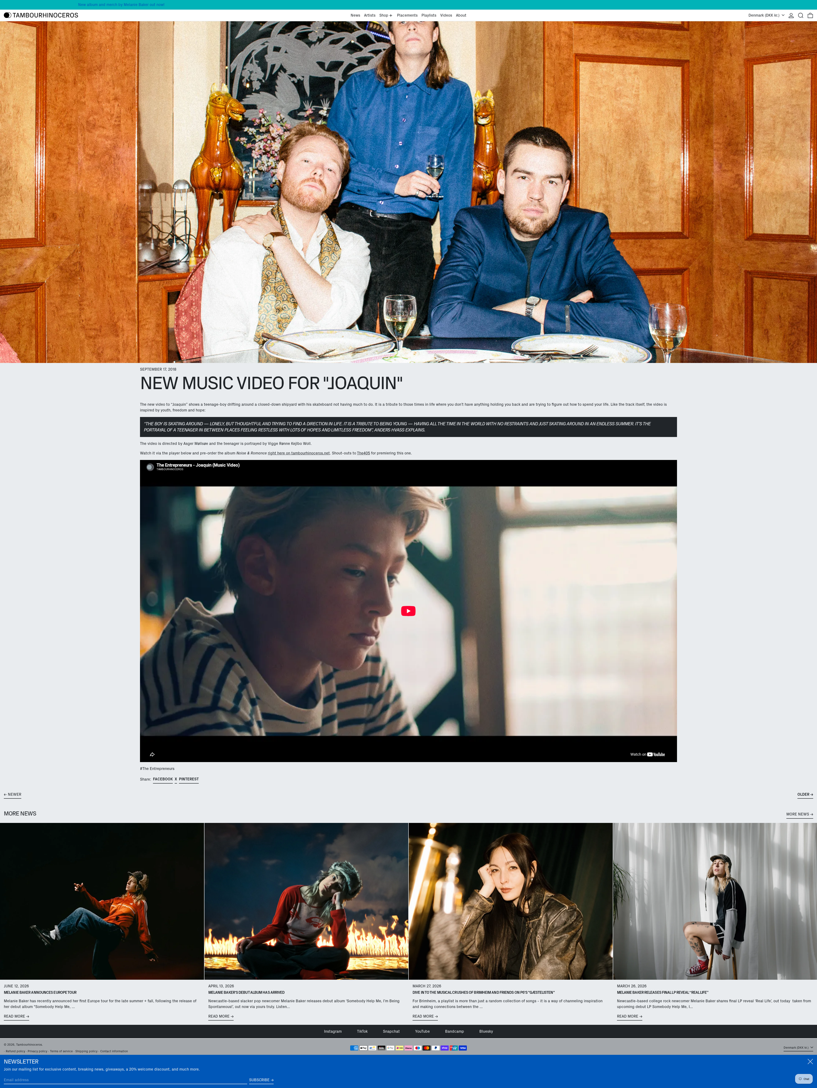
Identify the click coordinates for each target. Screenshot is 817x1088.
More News (797, 814)
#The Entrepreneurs (157, 768)
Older (803, 794)
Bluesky (486, 1031)
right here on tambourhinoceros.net (299, 453)
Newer (14, 794)
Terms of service (61, 1051)
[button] (801, 15)
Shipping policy (86, 1051)
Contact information (114, 1051)
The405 (363, 453)
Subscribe (259, 1080)
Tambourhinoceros (29, 1045)
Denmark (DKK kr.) (764, 15)
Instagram (333, 1031)
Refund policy (15, 1051)
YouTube (422, 1031)
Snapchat (391, 1031)
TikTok (362, 1031)
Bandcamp (454, 1031)
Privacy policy (37, 1051)
